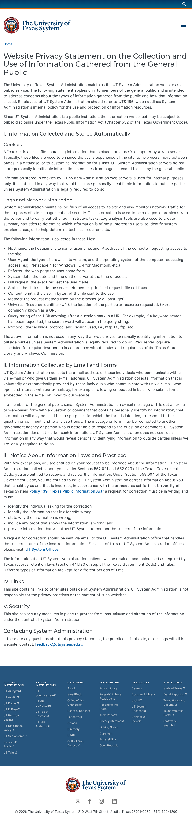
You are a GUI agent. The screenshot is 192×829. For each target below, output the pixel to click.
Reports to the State (109, 707)
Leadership (74, 717)
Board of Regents (78, 710)
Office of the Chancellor (75, 702)
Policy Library (109, 688)
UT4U (71, 735)
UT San (14, 736)
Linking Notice (109, 727)
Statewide (170, 723)
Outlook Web (75, 743)
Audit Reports (108, 715)
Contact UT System (139, 719)
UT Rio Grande (13, 728)
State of (172, 688)
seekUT (137, 700)
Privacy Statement (112, 721)
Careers (137, 688)
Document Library (143, 694)
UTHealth (42, 714)
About (71, 688)
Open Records (109, 745)
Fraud (173, 694)
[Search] (184, 4)
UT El (11, 709)
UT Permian (11, 717)
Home (8, 44)
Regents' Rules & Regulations (111, 696)
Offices (72, 723)
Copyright (106, 733)
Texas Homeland (174, 702)
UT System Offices (42, 549)
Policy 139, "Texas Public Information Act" (66, 491)
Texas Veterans (173, 713)
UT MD (42, 724)
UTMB (42, 703)
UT (12, 691)
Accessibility (108, 739)
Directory (73, 729)
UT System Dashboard (139, 708)
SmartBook (74, 694)
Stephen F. (11, 744)
